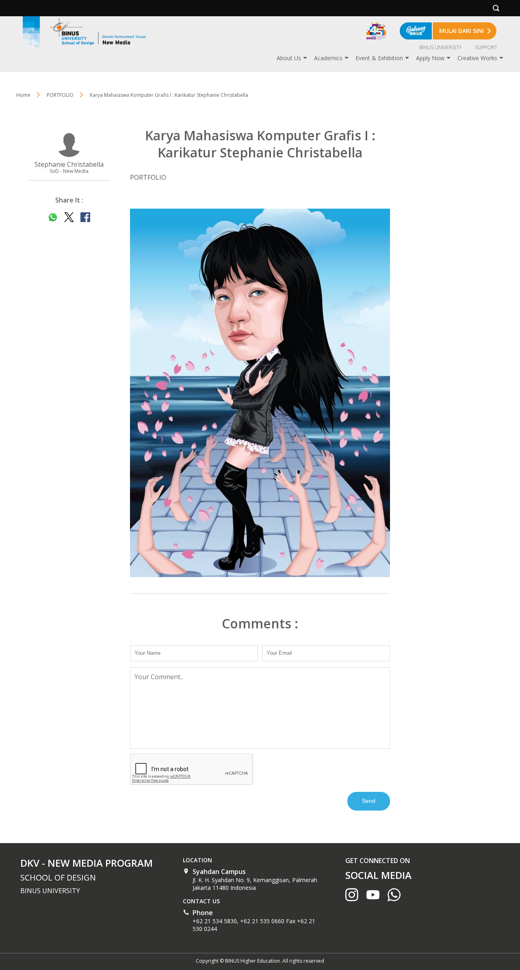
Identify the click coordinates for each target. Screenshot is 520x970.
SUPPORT (486, 47)
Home (23, 95)
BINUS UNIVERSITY (440, 47)
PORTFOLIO (60, 95)
